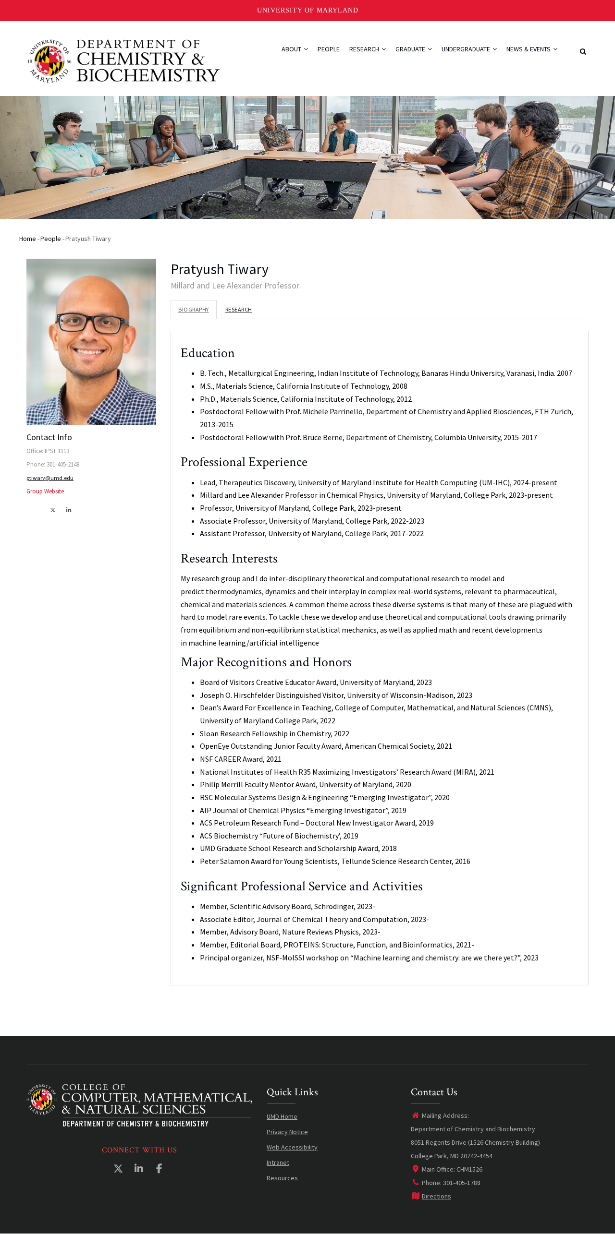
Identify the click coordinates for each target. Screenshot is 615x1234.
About (292, 49)
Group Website (45, 491)
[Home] (123, 60)
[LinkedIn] (69, 509)
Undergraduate (467, 49)
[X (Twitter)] (54, 509)
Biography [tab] (193, 309)
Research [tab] (238, 309)
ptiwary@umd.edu (50, 477)
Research (365, 49)
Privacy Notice (287, 1131)
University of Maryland (307, 10)
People (329, 49)
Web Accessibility (292, 1147)
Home (27, 238)
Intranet (278, 1162)
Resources (282, 1178)
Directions (436, 1196)
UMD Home (282, 1116)
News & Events (529, 49)
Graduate (411, 49)
